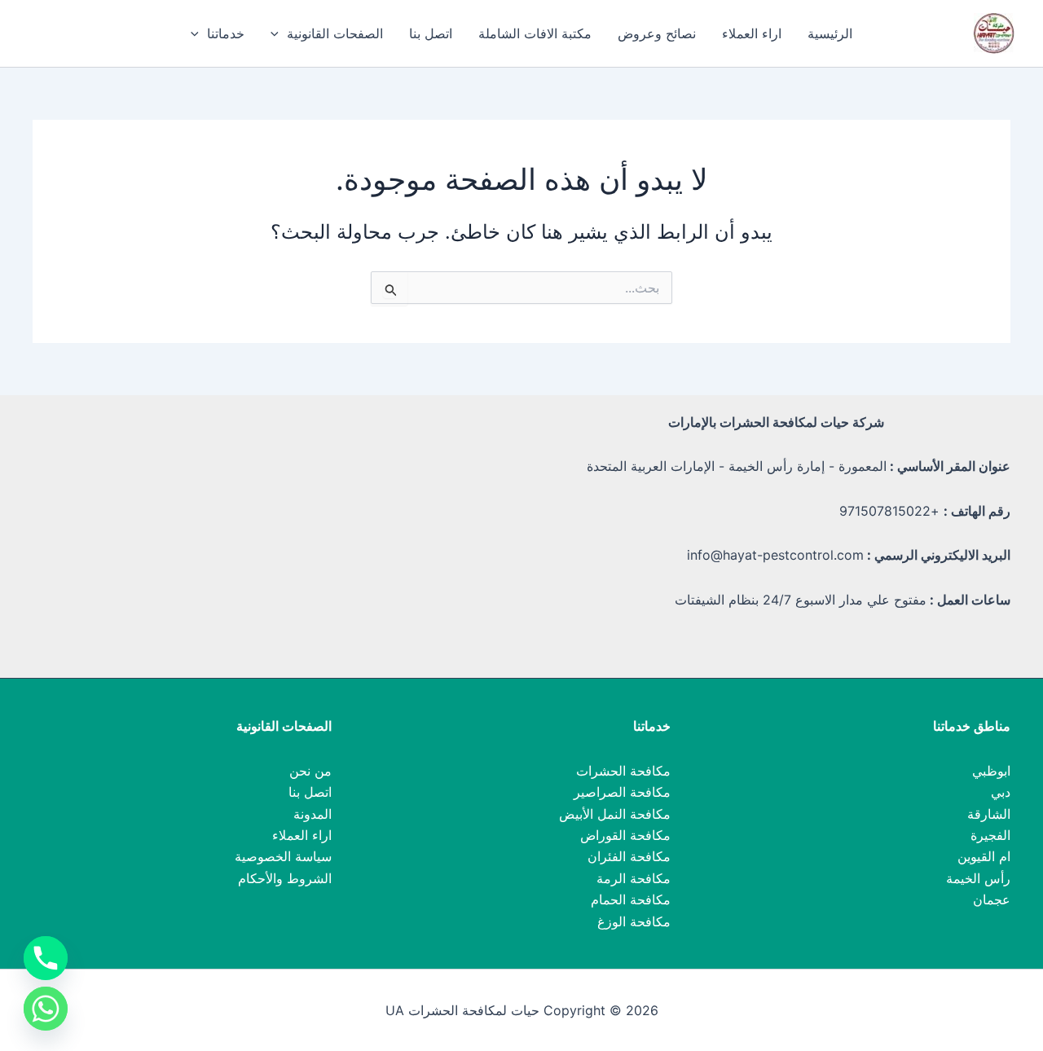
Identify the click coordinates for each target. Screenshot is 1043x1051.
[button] (279, 33)
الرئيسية (830, 33)
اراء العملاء (751, 33)
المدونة (312, 814)
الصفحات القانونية (335, 33)
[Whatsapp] (46, 1009)
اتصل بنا (430, 33)
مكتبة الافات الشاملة (535, 33)
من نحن (310, 771)
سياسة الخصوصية (283, 856)
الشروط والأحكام (285, 878)
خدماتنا (225, 33)
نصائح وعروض (657, 33)
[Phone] (46, 958)
